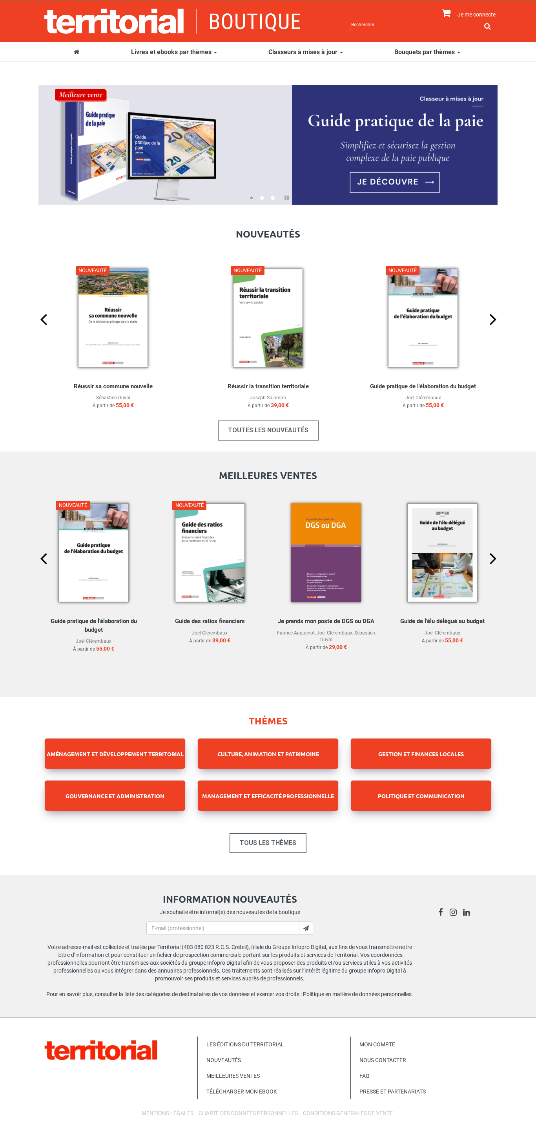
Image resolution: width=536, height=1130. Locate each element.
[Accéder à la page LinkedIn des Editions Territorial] (468, 913)
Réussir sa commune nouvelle (113, 386)
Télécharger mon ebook (241, 1091)
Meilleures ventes (233, 1076)
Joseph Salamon (268, 397)
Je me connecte (477, 14)
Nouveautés (223, 1060)
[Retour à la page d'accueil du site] (172, 21)
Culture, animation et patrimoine (268, 753)
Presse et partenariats (392, 1091)
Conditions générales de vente (348, 1113)
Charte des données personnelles (248, 1113)
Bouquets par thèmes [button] (425, 52)
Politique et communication (421, 795)
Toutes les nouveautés (268, 430)
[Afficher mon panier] (444, 13)
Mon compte (377, 1044)
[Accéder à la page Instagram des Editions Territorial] (455, 913)
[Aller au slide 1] (251, 198)
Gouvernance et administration (115, 795)
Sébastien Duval (113, 397)
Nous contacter (382, 1060)
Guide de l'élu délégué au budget (442, 621)
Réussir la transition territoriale (268, 386)
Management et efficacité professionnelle (268, 795)
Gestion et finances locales (421, 753)
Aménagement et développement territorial (115, 753)
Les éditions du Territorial (245, 1044)
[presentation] (37, 332)
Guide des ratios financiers (210, 621)
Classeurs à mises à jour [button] (303, 52)
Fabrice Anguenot (296, 633)
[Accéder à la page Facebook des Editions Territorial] (442, 913)
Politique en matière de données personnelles (357, 994)
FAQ (364, 1076)
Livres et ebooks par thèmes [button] (172, 52)
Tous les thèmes (268, 843)
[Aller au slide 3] (272, 198)
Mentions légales (167, 1113)
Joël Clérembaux (423, 397)
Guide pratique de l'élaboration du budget (423, 386)
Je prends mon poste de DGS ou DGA (326, 621)
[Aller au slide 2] (262, 198)
